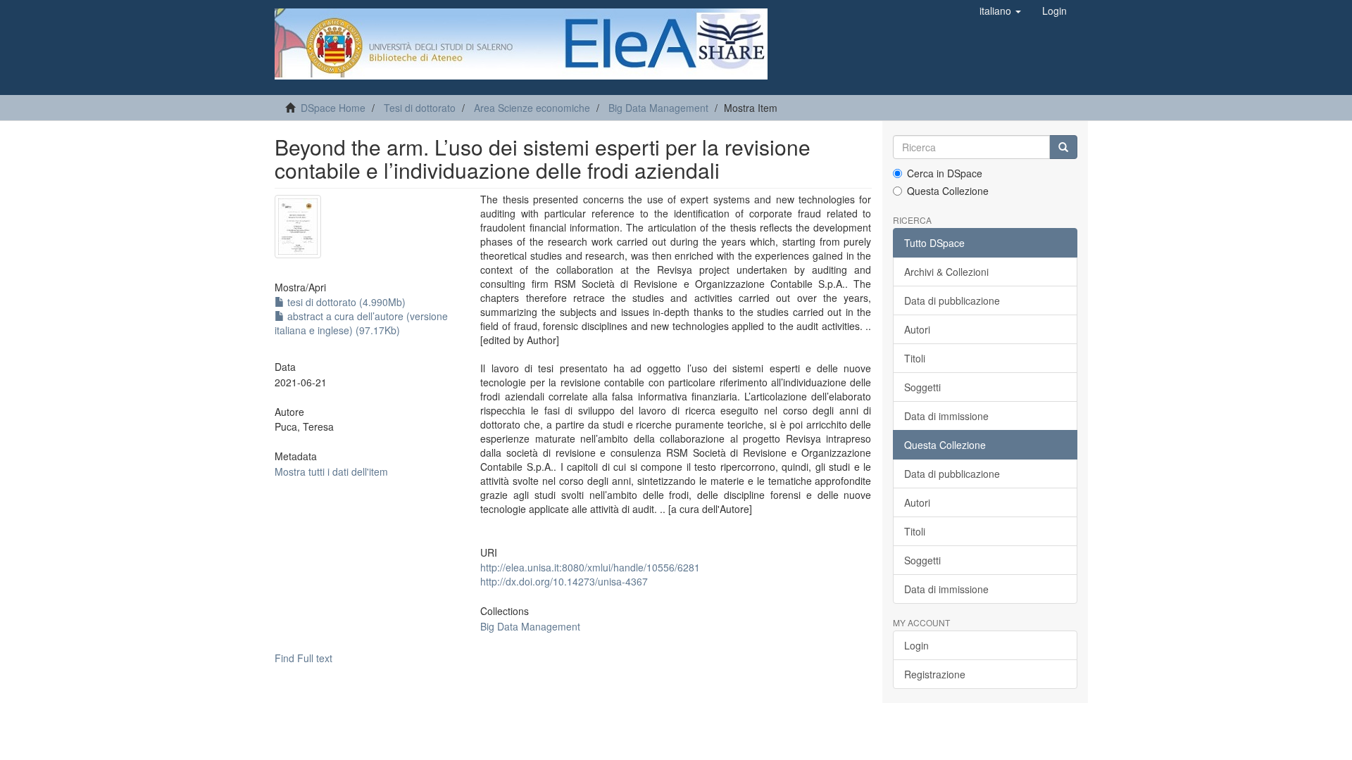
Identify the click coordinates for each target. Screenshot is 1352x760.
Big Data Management (658, 108)
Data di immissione (946, 416)
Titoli (914, 358)
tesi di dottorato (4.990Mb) (345, 302)
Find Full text (303, 658)
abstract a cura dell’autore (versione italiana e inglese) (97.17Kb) (361, 323)
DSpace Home (333, 108)
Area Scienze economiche (532, 108)
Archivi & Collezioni (946, 272)
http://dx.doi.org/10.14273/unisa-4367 (564, 581)
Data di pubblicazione (952, 300)
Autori (917, 329)
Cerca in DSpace (944, 173)
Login (916, 645)
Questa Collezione (948, 191)
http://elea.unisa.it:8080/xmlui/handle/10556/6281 (590, 567)
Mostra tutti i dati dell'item (331, 471)
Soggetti (922, 387)
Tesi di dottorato (420, 108)
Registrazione (934, 674)
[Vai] (1063, 147)
